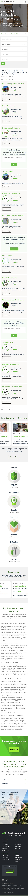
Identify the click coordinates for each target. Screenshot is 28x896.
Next (14, 164)
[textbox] (12, 54)
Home (2, 33)
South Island (5, 783)
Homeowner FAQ (6, 850)
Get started (14, 249)
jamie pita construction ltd (11, 128)
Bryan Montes (7, 255)
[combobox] (14, 44)
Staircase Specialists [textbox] (6, 44)
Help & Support (18, 857)
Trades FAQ (17, 848)
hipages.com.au (10, 892)
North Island (5, 779)
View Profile (7, 99)
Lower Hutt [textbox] (4, 49)
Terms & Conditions (6, 883)
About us (17, 855)
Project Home (5, 855)
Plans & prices (18, 844)
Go (3, 63)
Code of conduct (18, 859)
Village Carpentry (8, 342)
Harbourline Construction (11, 193)
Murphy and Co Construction (12, 387)
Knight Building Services (10, 364)
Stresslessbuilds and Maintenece (13, 300)
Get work (17, 842)
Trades (6, 33)
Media (16, 861)
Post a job (4, 842)
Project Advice (5, 857)
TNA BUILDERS (7, 171)
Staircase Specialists (14, 33)
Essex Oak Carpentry (9, 278)
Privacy (12, 883)
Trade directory (5, 848)
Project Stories (5, 859)
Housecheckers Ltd (8, 106)
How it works (5, 844)
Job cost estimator (6, 846)
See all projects (14, 456)
